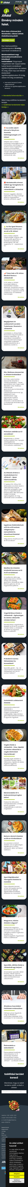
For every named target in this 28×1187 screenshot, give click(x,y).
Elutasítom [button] (17, 1176)
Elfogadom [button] (17, 1173)
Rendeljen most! (8, 40)
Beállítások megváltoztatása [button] (16, 1180)
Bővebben (21, 158)
